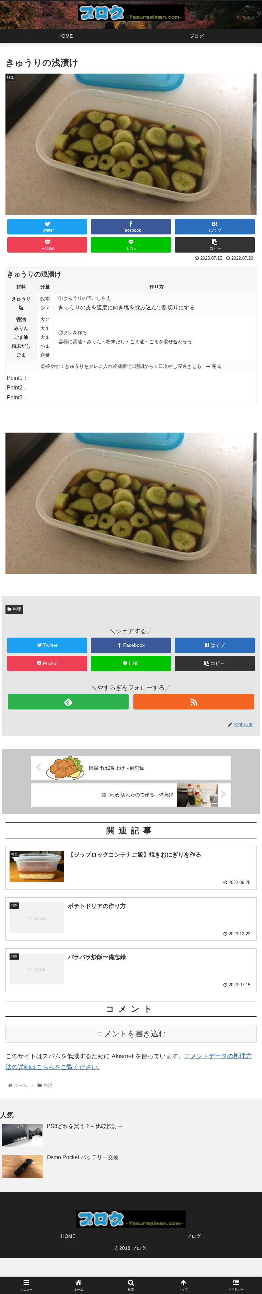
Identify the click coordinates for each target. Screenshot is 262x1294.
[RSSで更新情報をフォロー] (193, 701)
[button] (242, 836)
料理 (17, 609)
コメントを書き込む (131, 1033)
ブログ (194, 1236)
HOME (68, 1236)
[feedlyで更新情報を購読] (68, 701)
